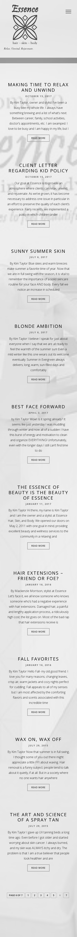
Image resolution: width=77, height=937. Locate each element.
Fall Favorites (38, 659)
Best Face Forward (38, 406)
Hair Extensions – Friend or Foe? (38, 575)
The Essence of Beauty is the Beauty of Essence (38, 492)
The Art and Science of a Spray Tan (38, 817)
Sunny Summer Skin (38, 251)
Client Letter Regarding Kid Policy (38, 168)
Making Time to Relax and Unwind (38, 87)
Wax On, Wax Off (38, 739)
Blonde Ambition (38, 326)
